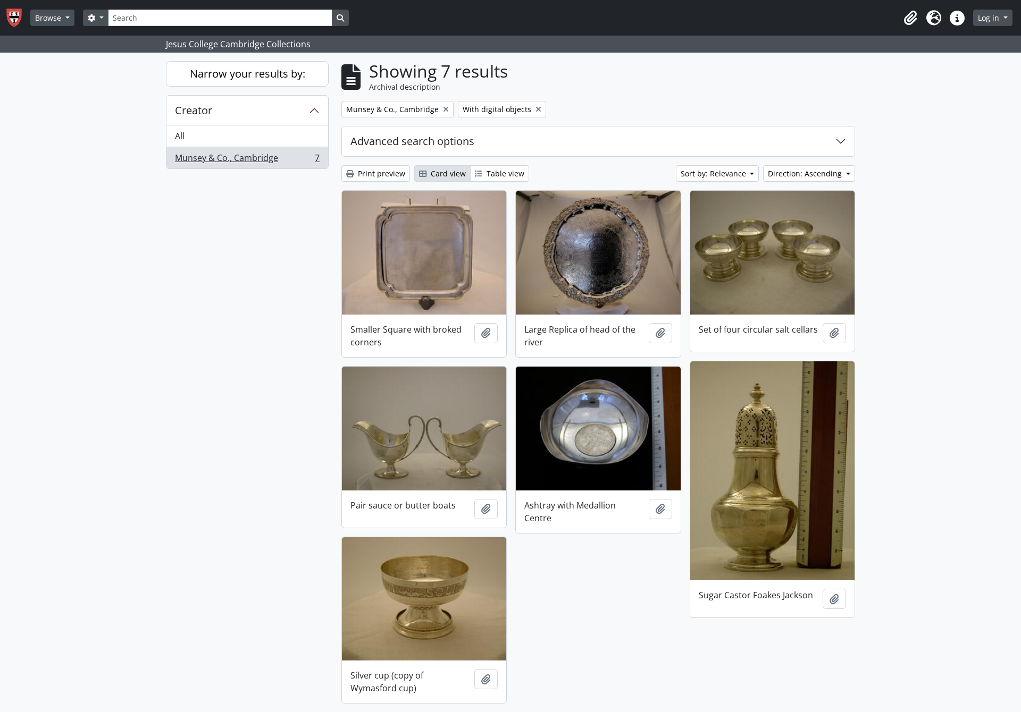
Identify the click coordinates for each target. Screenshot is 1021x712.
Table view (504, 173)
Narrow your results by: (247, 73)
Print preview (380, 173)
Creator (193, 110)
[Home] (18, 17)
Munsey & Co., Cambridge (247, 160)
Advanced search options (412, 141)
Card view (447, 173)
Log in (989, 18)
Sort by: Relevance (714, 173)
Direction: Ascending (806, 173)
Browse (49, 18)
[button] (910, 18)
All (180, 136)
